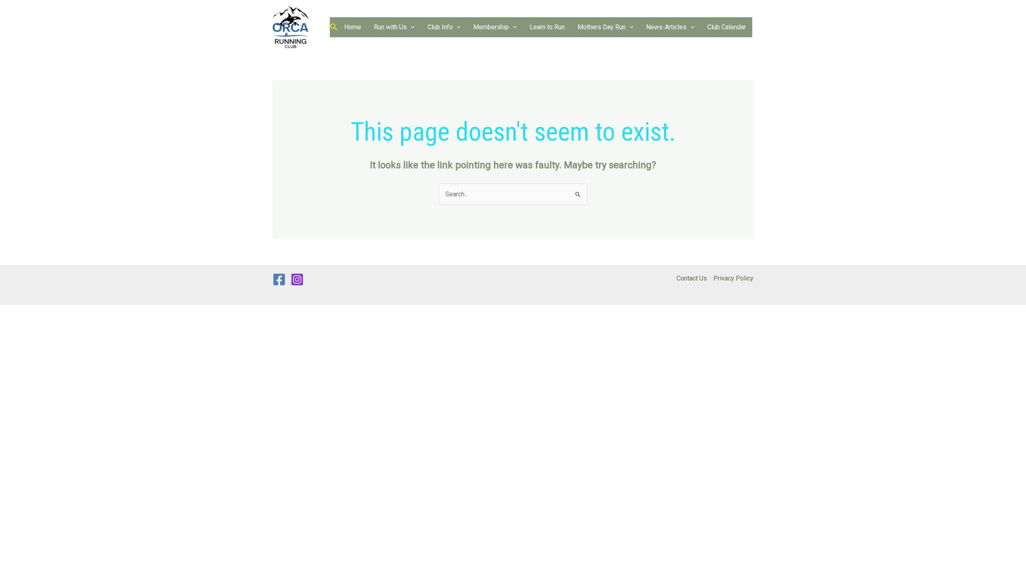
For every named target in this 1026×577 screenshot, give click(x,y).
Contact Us (692, 278)
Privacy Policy (733, 278)
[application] (411, 27)
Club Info (440, 27)
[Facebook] (279, 279)
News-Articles (666, 27)
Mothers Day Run (602, 27)
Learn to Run (547, 27)
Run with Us (390, 27)
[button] (334, 27)
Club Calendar (726, 27)
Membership (491, 27)
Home (352, 27)
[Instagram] (297, 279)
